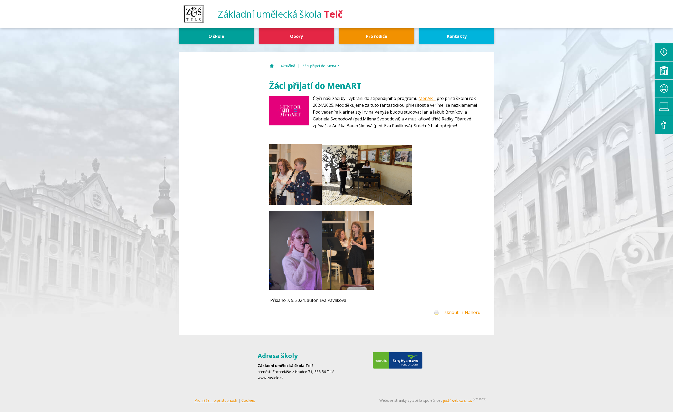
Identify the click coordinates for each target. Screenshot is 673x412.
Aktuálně (288, 65)
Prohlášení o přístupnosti (216, 400)
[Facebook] (664, 125)
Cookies (248, 400)
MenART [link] (427, 98)
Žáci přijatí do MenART (321, 65)
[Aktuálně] (664, 52)
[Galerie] (664, 70)
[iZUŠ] (664, 107)
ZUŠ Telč (271, 66)
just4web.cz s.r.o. (457, 400)
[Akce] (664, 89)
